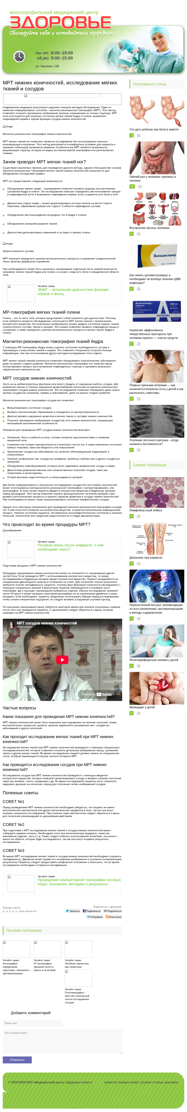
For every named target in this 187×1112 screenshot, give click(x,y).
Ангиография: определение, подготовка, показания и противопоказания (16, 968)
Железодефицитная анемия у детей (153, 660)
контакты (172, 1082)
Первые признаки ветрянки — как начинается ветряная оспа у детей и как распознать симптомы (156, 389)
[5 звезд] (16, 911)
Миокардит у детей (142, 707)
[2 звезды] (7, 911)
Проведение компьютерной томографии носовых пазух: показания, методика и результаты (79, 882)
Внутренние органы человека (149, 227)
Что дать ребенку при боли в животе (154, 129)
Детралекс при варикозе (145, 557)
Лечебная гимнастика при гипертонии (77, 965)
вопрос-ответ (129, 1082)
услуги (146, 1082)
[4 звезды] (13, 911)
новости (110, 1082)
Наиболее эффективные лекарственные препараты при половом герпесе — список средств (153, 334)
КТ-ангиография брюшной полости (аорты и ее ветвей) (44, 967)
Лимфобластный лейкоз (145, 510)
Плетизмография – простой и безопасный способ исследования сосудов (77, 997)
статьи (158, 1082)
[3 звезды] (10, 911)
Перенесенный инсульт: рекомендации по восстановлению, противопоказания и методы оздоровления (156, 608)
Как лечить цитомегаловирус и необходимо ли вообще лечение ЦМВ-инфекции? (155, 279)
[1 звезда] (4, 911)
